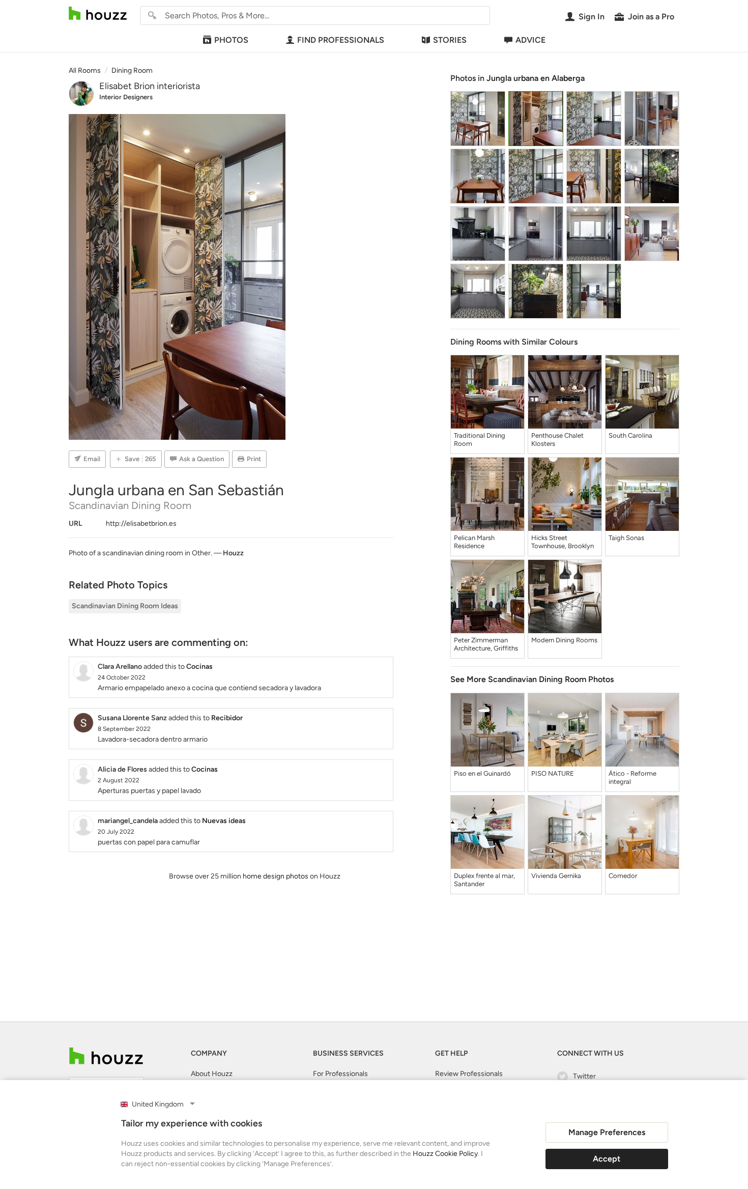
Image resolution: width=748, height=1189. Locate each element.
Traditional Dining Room (479, 439)
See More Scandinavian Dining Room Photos (532, 679)
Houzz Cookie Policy (445, 1153)
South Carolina (630, 435)
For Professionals (340, 1073)
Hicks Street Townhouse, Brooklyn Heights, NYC (562, 542)
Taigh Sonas (626, 538)
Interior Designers (126, 97)
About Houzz (212, 1073)
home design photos (275, 876)
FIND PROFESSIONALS (340, 40)
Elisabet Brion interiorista (149, 86)
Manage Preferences (606, 1132)
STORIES (450, 40)
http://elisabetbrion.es (141, 523)
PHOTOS (231, 40)
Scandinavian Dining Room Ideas (125, 606)
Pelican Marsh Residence (474, 542)
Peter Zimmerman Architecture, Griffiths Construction (486, 644)
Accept (606, 1159)
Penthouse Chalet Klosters (557, 439)
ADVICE (530, 40)
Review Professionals (469, 1073)
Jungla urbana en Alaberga (535, 78)
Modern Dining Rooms (564, 640)
